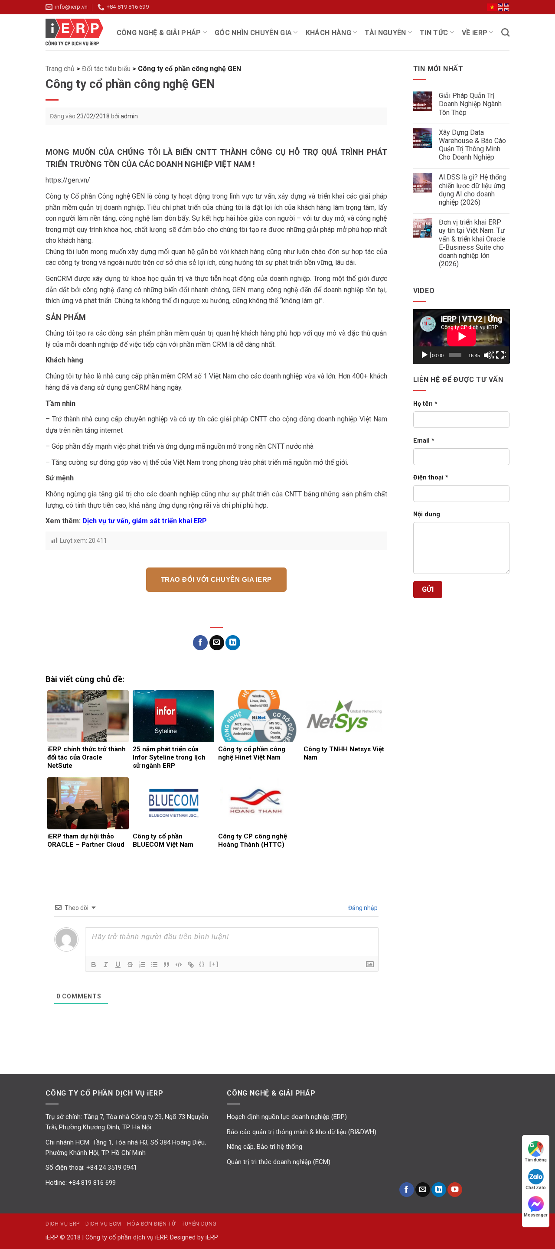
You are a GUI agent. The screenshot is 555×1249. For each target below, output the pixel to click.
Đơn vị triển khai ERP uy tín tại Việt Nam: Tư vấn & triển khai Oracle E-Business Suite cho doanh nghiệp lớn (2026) (472, 243)
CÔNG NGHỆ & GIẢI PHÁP (159, 33)
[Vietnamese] (492, 7)
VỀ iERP (474, 33)
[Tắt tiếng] (488, 355)
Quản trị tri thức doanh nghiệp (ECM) (278, 1162)
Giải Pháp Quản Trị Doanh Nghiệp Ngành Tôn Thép (470, 103)
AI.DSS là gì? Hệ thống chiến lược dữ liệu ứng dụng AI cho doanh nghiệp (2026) (472, 189)
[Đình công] (130, 964)
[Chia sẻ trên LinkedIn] (232, 642)
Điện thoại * (430, 477)
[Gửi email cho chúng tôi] (422, 1189)
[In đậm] (94, 964)
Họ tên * (425, 404)
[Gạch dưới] (118, 964)
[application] (461, 336)
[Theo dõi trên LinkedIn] (438, 1189)
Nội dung (426, 514)
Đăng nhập (362, 907)
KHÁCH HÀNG (328, 33)
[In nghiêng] (106, 964)
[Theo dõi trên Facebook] (406, 1189)
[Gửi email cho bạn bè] (216, 642)
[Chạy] (425, 355)
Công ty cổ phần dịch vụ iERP (78, 32)
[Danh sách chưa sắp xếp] (154, 964)
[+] (214, 964)
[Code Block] (179, 964)
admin (129, 116)
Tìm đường (536, 1160)
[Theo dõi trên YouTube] (454, 1189)
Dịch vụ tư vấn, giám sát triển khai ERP (144, 521)
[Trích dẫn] (166, 964)
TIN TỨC (434, 33)
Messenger (536, 1215)
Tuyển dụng (199, 1224)
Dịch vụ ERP (63, 1224)
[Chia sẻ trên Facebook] (200, 642)
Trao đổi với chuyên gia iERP (216, 579)
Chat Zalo (536, 1187)
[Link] (191, 964)
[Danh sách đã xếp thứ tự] (142, 964)
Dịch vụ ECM (103, 1224)
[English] (503, 7)
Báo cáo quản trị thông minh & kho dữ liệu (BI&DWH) (301, 1132)
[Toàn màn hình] (501, 355)
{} (202, 964)
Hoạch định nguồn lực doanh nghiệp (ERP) (287, 1117)
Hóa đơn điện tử (151, 1224)
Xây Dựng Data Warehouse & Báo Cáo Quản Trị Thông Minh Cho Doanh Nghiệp (472, 145)
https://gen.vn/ (68, 180)
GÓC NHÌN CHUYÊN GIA (253, 33)
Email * (423, 440)
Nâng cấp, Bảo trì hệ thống (264, 1147)
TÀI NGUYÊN (385, 33)
